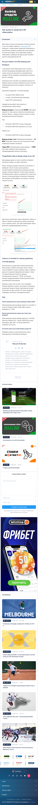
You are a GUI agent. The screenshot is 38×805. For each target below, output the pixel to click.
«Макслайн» (25, 46)
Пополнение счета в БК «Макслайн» (14, 440)
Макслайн (19, 4)
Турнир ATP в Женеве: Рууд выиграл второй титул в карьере (18, 686)
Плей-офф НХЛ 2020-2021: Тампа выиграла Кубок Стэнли (18, 717)
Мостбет (6, 464)
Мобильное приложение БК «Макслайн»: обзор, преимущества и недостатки (17, 411)
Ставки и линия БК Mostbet (11, 468)
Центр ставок (6, 790)
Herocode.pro (32, 802)
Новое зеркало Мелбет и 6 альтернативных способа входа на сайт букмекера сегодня (19, 655)
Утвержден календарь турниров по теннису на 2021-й (19, 624)
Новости (8, 620)
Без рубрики (7, 651)
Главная (4, 4)
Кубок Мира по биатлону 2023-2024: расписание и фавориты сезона (18, 748)
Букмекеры (11, 4)
